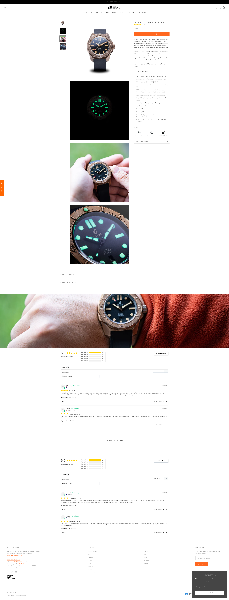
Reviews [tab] (64, 367)
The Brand (142, 12)
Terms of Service (92, 569)
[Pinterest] (144, 127)
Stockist (90, 563)
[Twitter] (141, 127)
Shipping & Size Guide (68, 283)
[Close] (224, 573)
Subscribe (209, 593)
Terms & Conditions (21, 595)
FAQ (89, 554)
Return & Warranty (67, 275)
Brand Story (10, 555)
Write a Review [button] (162, 353)
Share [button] (64, 402)
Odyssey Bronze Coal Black (68, 398)
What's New (87, 12)
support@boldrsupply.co (13, 560)
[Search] (220, 7)
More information (141, 141)
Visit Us (22, 555)
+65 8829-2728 (17, 562)
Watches (99, 12)
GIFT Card (130, 12)
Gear (121, 12)
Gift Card (146, 560)
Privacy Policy (11, 595)
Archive (146, 563)
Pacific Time (22, 564)
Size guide (90, 557)
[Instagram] (16, 572)
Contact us (90, 566)
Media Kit (16, 555)
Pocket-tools (111, 12)
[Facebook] (139, 127)
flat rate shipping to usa (114, 2)
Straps (145, 557)
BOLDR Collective (92, 551)
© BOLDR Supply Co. (13, 593)
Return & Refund (92, 572)
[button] (164, 402)
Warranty (90, 560)
